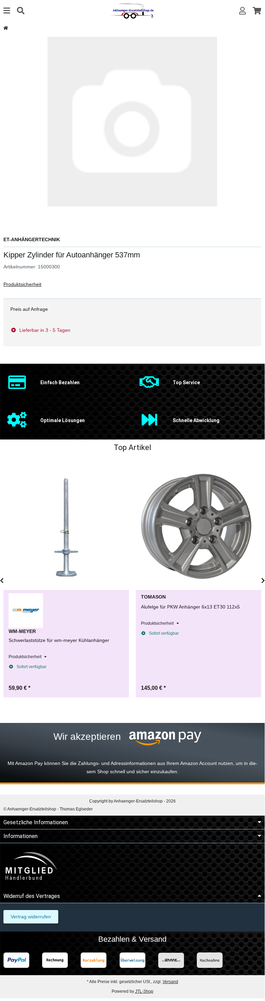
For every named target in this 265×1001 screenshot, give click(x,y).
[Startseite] (5, 28)
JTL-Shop (144, 991)
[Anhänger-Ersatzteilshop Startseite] (132, 10)
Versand (170, 981)
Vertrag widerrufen (31, 916)
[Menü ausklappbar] (6, 11)
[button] (242, 11)
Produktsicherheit (22, 284)
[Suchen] (20, 11)
